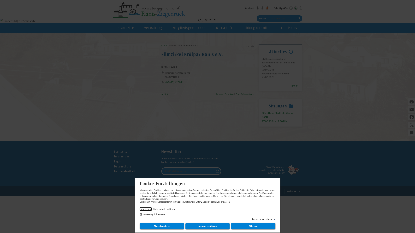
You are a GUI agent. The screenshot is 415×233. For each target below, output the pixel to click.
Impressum (145, 209)
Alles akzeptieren (162, 226)
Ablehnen (253, 226)
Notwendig (148, 215)
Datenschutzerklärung (164, 209)
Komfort (161, 215)
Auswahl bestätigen (207, 226)
